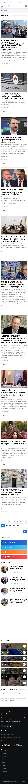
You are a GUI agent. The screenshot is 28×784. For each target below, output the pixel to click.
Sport (3, 759)
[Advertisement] (14, 623)
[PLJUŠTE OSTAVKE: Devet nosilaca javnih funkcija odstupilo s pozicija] (14, 478)
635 (14, 525)
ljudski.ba (13, 781)
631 (25, 522)
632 (3, 525)
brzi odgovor (5, 700)
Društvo (4, 756)
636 (18, 525)
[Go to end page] (25, 525)
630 (21, 522)
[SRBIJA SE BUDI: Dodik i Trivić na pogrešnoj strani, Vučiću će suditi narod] (14, 430)
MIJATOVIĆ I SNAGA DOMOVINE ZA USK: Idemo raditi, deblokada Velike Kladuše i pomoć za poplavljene (12, 45)
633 (7, 525)
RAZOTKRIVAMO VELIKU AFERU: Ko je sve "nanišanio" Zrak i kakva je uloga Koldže (13, 284)
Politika (4, 753)
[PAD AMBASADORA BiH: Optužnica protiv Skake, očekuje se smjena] (14, 126)
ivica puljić (18, 693)
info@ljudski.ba (6, 740)
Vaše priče (4, 771)
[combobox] (8, 531)
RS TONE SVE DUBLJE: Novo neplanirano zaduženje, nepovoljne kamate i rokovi (12, 96)
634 (10, 525)
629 (17, 522)
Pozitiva (4, 762)
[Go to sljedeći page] (21, 525)
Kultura (4, 768)
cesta (23, 697)
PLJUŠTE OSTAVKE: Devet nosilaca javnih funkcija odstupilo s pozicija (12, 492)
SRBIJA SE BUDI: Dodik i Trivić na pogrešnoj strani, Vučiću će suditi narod (14, 444)
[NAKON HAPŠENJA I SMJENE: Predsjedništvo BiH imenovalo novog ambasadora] (14, 225)
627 (10, 522)
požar (18, 697)
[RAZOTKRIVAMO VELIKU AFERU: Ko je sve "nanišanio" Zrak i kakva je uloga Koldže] (14, 270)
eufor (3, 693)
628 (14, 522)
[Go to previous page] (6, 522)
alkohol (12, 700)
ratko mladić (10, 693)
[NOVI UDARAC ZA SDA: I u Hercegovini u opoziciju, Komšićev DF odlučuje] (14, 178)
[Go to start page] (3, 522)
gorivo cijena (11, 697)
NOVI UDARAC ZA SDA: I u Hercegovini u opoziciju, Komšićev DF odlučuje (12, 192)
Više (4, 67)
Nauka (3, 765)
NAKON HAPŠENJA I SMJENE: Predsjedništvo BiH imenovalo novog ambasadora (13, 239)
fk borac (4, 697)
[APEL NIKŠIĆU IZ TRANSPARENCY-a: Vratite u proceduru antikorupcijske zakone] (14, 379)
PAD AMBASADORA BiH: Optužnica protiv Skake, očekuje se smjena (11, 140)
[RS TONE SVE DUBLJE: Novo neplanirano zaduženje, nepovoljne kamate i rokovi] (14, 82)
